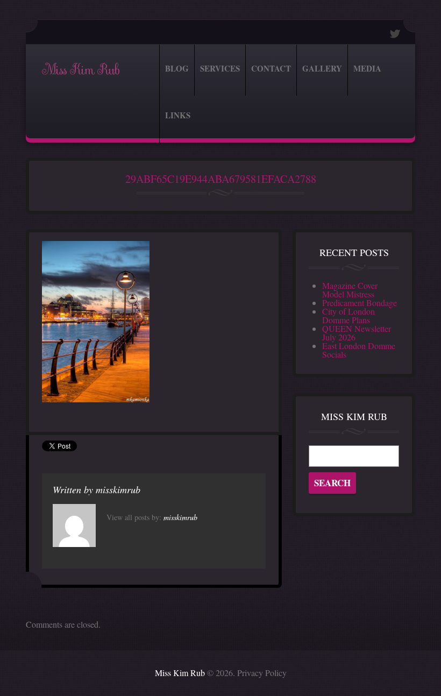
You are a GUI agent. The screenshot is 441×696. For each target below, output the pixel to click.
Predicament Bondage (359, 302)
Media (367, 68)
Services (220, 68)
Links (177, 115)
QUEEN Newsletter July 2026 (356, 333)
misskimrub (118, 489)
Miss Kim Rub (80, 70)
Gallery (322, 68)
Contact (271, 68)
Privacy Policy (262, 672)
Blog (177, 68)
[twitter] (395, 33)
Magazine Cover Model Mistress (350, 290)
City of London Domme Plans (348, 315)
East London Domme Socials (358, 350)
